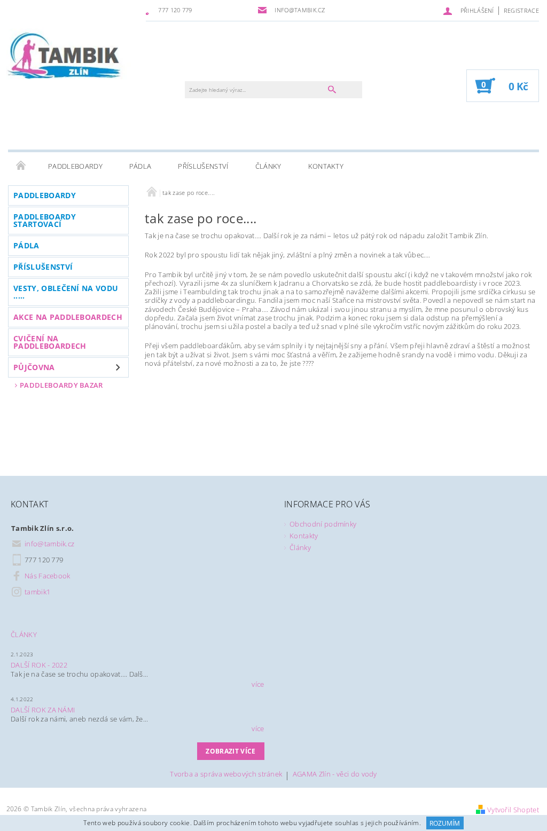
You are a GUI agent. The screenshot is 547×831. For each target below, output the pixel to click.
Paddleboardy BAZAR (61, 385)
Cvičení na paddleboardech (49, 342)
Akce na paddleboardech (67, 317)
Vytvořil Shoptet (513, 809)
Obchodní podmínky (323, 524)
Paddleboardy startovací (44, 220)
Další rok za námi (43, 710)
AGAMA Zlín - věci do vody (335, 775)
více (258, 684)
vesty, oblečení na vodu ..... (65, 292)
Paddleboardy (75, 166)
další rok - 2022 (39, 665)
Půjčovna (34, 367)
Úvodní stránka (21, 166)
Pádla (140, 166)
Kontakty (326, 166)
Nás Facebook (48, 576)
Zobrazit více (230, 751)
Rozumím (444, 823)
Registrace (521, 10)
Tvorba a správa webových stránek (226, 775)
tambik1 (37, 592)
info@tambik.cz (50, 543)
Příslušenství (203, 166)
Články (268, 166)
